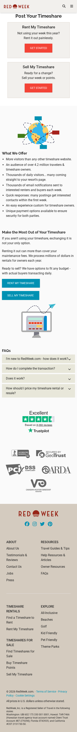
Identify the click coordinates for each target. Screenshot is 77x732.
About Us (12, 548)
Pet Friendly (49, 640)
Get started (38, 48)
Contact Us (14, 567)
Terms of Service (46, 691)
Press (10, 580)
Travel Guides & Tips (55, 548)
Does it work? (15, 378)
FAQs (44, 573)
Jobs (9, 573)
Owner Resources (53, 567)
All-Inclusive (49, 613)
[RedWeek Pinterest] (50, 524)
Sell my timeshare (20, 295)
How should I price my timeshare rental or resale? (35, 390)
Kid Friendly (49, 633)
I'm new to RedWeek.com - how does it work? (37, 359)
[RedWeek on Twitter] (42, 524)
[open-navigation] (71, 6)
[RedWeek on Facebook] (27, 524)
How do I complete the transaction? (30, 368)
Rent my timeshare (20, 283)
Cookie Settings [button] (25, 695)
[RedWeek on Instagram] (35, 524)
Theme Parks (50, 646)
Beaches (47, 620)
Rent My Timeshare (19, 629)
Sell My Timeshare (19, 674)
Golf (44, 626)
